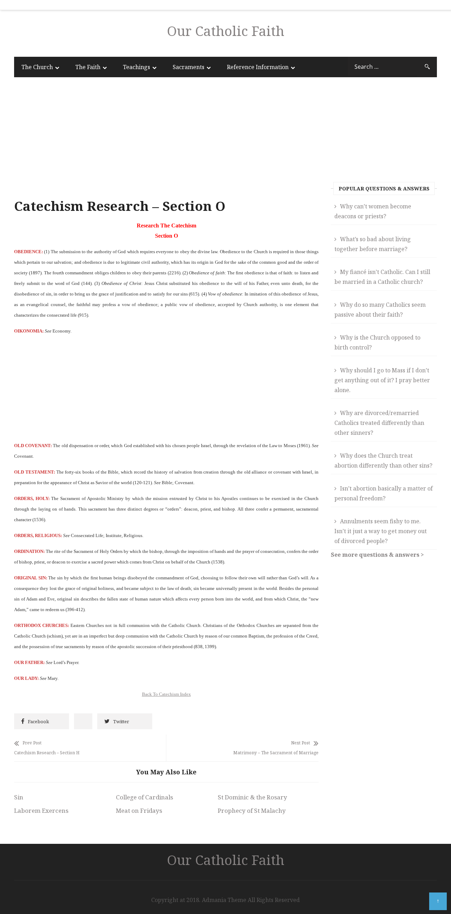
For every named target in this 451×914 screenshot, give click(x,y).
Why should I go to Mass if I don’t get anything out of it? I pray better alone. (382, 380)
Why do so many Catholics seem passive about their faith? (380, 309)
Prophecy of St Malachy (252, 810)
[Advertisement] (166, 139)
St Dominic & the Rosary (252, 797)
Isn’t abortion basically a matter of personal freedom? (383, 493)
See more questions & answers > (377, 555)
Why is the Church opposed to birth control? (377, 342)
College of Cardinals (144, 797)
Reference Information (258, 67)
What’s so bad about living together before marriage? (372, 244)
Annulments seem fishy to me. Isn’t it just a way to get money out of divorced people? (380, 531)
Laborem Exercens (41, 810)
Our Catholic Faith (225, 31)
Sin (18, 797)
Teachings (136, 67)
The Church (37, 67)
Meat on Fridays (139, 810)
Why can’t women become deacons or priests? (372, 211)
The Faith (87, 67)
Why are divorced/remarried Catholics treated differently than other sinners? (379, 423)
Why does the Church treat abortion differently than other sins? (383, 460)
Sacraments (188, 67)
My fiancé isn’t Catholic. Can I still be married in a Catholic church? (382, 277)
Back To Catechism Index (166, 694)
